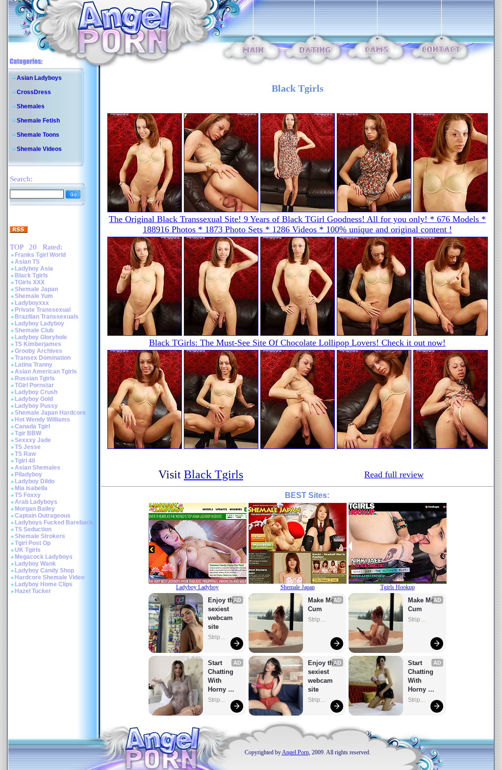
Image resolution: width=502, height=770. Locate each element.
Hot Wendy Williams (42, 419)
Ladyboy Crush (36, 392)
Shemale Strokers (40, 536)
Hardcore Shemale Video (49, 577)
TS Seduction (33, 529)
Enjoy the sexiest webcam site (222, 613)
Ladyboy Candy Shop (44, 570)
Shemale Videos (39, 149)
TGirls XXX (30, 282)
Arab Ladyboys (36, 501)
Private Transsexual (43, 309)
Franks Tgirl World (40, 254)
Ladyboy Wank (35, 563)
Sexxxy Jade (33, 440)
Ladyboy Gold (34, 399)
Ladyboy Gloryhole (41, 337)
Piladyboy (28, 474)
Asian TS (27, 261)
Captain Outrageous (43, 515)
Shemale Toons (38, 134)
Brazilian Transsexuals (46, 316)
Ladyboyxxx (32, 302)
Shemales (31, 106)
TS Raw (25, 453)
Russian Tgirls (35, 378)
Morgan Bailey (35, 508)
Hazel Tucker (33, 591)
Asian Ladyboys (39, 78)
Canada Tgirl (32, 426)
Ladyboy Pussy (36, 405)
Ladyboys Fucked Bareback (54, 522)
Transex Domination (43, 357)
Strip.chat (217, 637)
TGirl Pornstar (34, 385)
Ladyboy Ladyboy (39, 323)
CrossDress (34, 92)
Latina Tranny (33, 364)
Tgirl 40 (25, 460)
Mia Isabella (31, 488)
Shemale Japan (36, 289)
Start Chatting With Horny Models (221, 676)
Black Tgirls (31, 275)
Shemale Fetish (38, 120)
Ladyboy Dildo (34, 481)
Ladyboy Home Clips (44, 584)
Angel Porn (295, 752)
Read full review (394, 474)
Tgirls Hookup (397, 587)
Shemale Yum (34, 296)
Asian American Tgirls (46, 371)
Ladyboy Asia (34, 268)
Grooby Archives (38, 351)
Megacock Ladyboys (44, 556)
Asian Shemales (37, 467)
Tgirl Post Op (32, 543)
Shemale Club (34, 330)
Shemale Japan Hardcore (50, 412)
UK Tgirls (28, 549)
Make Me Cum (322, 604)
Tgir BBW (28, 433)
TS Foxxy (28, 495)
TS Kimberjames (38, 344)
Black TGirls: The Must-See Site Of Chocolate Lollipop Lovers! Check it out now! (297, 343)
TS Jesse (28, 447)
